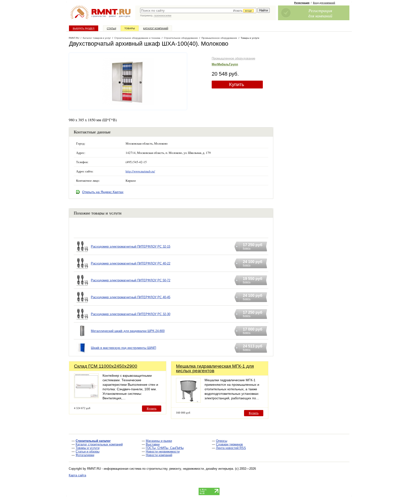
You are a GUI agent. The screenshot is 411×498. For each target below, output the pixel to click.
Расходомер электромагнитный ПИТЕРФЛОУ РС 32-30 (130, 314)
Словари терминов (229, 444)
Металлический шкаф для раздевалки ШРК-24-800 (128, 331)
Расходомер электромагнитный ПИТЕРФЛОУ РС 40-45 (130, 297)
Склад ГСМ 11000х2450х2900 (105, 366)
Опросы (221, 441)
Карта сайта (77, 475)
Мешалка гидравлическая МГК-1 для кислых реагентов (215, 368)
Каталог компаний (155, 28)
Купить (236, 84)
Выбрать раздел (83, 28)
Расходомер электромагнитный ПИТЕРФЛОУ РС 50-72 (130, 280)
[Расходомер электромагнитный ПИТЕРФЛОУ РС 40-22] (82, 269)
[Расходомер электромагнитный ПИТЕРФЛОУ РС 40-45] (82, 303)
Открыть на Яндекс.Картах (102, 192)
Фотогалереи (85, 455)
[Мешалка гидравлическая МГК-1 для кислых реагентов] (188, 401)
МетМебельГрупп (225, 64)
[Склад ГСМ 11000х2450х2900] (86, 397)
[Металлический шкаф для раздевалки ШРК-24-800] (82, 337)
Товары (129, 28)
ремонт (112, 16)
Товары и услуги (87, 448)
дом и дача (124, 16)
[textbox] (198, 10)
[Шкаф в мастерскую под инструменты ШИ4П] (82, 354)
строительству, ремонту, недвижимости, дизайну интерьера (190, 468)
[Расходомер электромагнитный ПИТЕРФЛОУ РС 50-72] (82, 286)
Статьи (111, 28)
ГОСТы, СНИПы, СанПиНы (165, 448)
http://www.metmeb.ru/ (140, 171)
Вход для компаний (324, 2)
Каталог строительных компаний (99, 444)
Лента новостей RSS (231, 448)
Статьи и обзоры (87, 451)
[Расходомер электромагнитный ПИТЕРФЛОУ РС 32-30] (82, 320)
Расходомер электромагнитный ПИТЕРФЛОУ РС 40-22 (130, 263)
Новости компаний (159, 455)
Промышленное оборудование (233, 58)
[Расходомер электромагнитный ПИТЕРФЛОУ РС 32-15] (82, 252)
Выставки (153, 444)
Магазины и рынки (159, 441)
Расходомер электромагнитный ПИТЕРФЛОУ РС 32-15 (130, 246)
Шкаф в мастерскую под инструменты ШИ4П (123, 348)
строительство (98, 16)
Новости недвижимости (163, 451)
